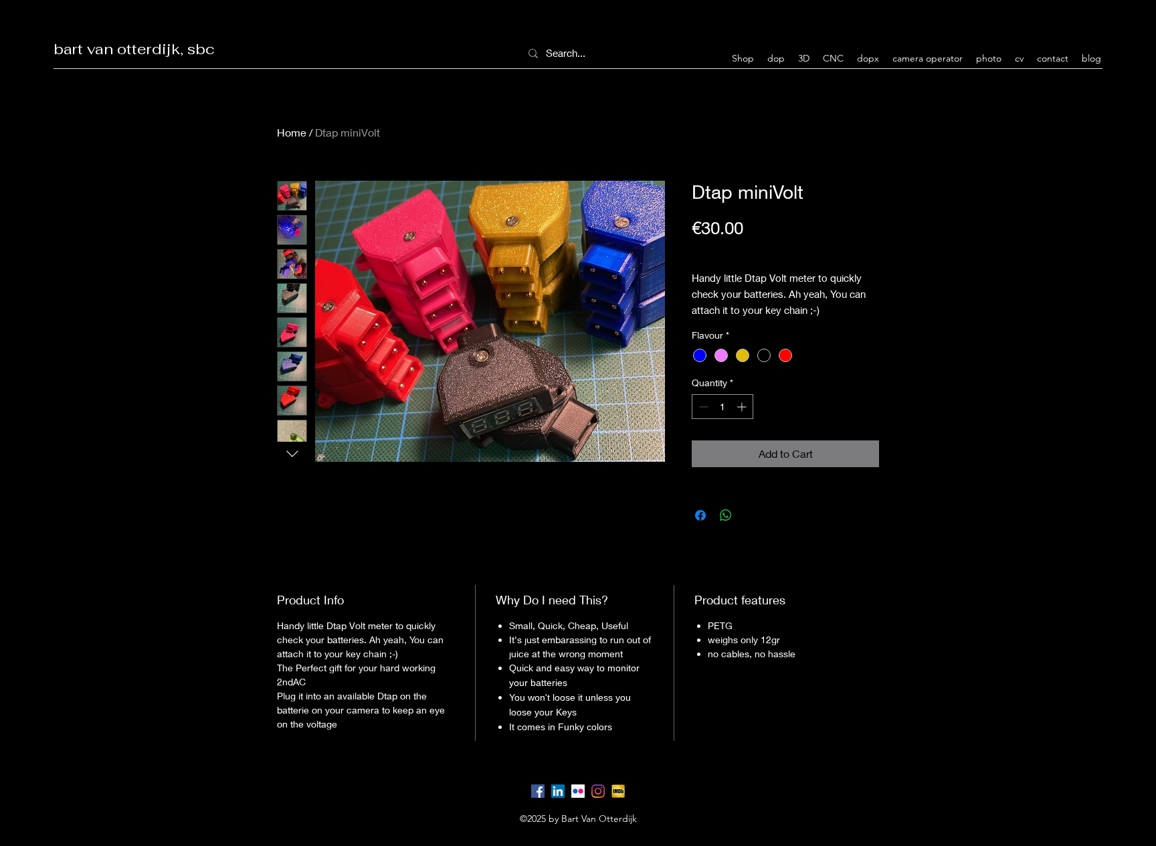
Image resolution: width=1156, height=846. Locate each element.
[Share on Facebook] (700, 515)
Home (291, 132)
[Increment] (743, 406)
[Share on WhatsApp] (726, 515)
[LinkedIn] (558, 791)
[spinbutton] (722, 406)
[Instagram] (598, 791)
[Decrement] (702, 406)
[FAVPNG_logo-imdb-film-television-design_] (618, 791)
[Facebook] (538, 791)
